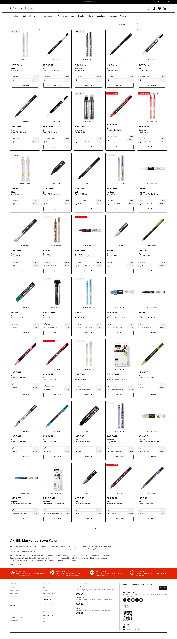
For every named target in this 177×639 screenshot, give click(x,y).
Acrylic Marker (16, 70)
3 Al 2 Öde (46, 622)
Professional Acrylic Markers (148, 194)
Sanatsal (45, 587)
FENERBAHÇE (80, 598)
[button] (149, 8)
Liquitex (45, 606)
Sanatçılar (161, 2)
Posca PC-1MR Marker (51, 70)
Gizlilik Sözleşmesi (15, 621)
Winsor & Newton (48, 603)
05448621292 (136, 629)
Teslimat (12, 599)
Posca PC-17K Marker (19, 318)
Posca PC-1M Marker (18, 256)
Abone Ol (162, 588)
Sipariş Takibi (14, 593)
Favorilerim (13, 596)
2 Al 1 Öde (46, 619)
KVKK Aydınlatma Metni (17, 618)
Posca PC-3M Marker (18, 132)
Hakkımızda (13, 615)
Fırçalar (45, 590)
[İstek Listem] (159, 8)
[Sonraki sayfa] (101, 529)
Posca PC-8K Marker (50, 194)
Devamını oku (15, 565)
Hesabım (12, 587)
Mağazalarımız (14, 612)
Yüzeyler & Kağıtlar (49, 596)
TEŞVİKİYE (79, 587)
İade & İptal (13, 602)
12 (96, 529)
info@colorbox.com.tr (132, 627)
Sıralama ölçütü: (136, 24)
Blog (169, 2)
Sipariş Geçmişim (15, 590)
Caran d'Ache (47, 612)
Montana (45, 609)
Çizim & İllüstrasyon (49, 593)
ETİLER (78, 608)
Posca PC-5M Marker (146, 70)
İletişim (12, 609)
